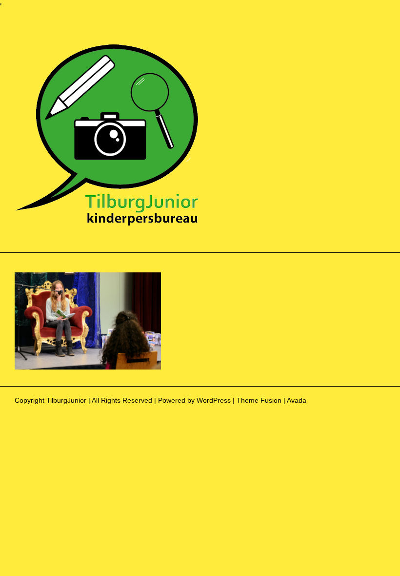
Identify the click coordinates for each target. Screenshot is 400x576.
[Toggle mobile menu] (381, 47)
